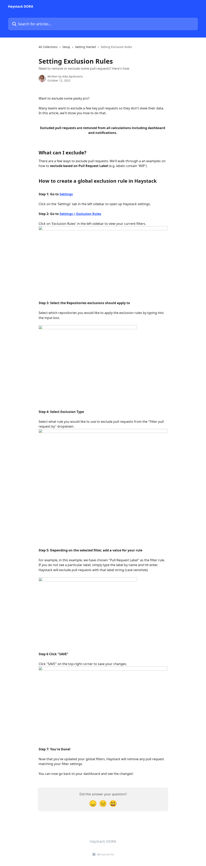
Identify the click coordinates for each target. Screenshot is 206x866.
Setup (66, 47)
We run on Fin (105, 854)
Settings (66, 194)
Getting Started (85, 47)
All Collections (48, 47)
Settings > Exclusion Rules (80, 214)
